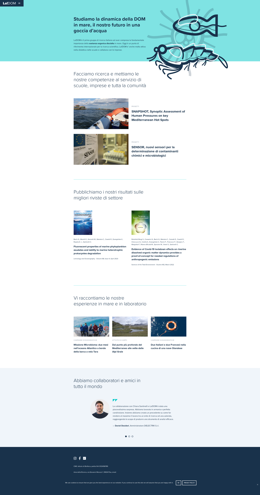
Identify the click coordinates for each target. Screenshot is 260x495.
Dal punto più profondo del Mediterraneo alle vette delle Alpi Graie (128, 348)
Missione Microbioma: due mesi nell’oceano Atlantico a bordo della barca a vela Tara (91, 348)
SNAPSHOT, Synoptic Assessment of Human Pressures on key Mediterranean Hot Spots (158, 116)
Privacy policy (189, 483)
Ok (178, 483)
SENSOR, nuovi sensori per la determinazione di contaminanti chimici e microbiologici (155, 151)
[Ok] (257, 485)
